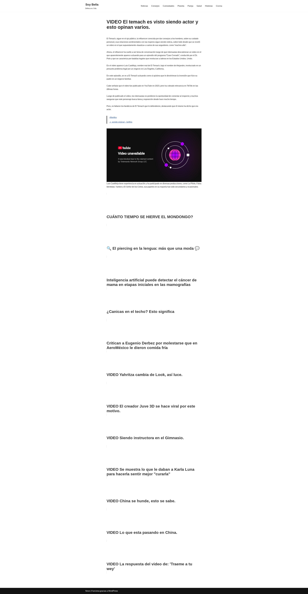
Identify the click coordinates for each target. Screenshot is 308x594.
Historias (209, 6)
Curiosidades (168, 6)
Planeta (181, 6)
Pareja (190, 6)
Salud (199, 6)
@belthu (113, 117)
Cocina (219, 6)
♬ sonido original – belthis (120, 122)
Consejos (155, 6)
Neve (87, 591)
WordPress (113, 591)
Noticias (144, 6)
